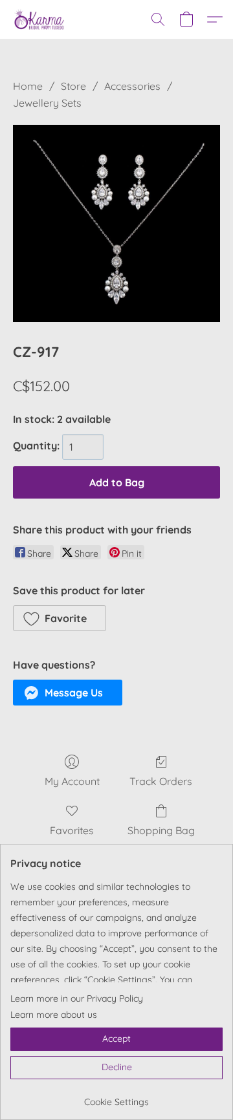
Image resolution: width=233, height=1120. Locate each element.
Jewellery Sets (47, 102)
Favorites (72, 830)
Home (28, 86)
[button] (40, 19)
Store (73, 86)
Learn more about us (53, 1014)
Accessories (132, 86)
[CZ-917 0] (116, 223)
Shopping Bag (161, 830)
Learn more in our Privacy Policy (76, 998)
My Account (72, 781)
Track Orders (160, 781)
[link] (116, 1097)
